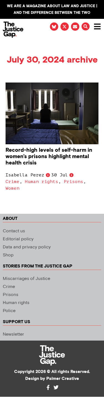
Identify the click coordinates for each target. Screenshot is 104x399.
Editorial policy (18, 239)
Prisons (73, 181)
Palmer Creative (62, 378)
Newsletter (13, 334)
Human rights (41, 181)
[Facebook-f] (48, 387)
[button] (85, 26)
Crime (12, 181)
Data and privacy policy (27, 247)
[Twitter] (56, 387)
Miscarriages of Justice (26, 279)
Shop (8, 255)
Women (12, 188)
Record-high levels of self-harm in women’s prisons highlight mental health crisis (49, 156)
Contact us (14, 231)
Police (9, 311)
